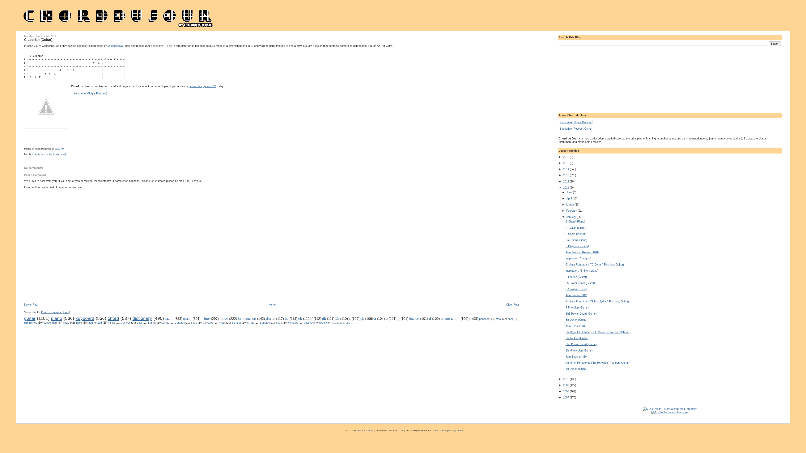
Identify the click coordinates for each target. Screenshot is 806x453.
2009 (566, 385)
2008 (566, 391)
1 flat (139, 322)
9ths (348, 323)
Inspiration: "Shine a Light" (581, 270)
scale (169, 318)
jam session (247, 318)
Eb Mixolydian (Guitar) (579, 350)
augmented (95, 322)
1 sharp (152, 322)
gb (362, 318)
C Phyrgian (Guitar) (577, 246)
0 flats (111, 322)
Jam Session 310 (576, 356)
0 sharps (126, 322)
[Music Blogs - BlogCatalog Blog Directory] (670, 408)
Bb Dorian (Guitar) (576, 319)
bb (287, 318)
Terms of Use (439, 430)
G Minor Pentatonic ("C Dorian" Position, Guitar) (594, 264)
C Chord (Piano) (575, 234)
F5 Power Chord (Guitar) (580, 283)
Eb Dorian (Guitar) (576, 368)
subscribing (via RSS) (203, 86)
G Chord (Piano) (575, 221)
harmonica (337, 323)
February (572, 210)
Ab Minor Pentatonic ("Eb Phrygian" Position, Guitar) (597, 362)
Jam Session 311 (575, 326)
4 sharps (236, 322)
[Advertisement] (100, 290)
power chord (450, 318)
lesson (414, 318)
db (324, 318)
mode (64, 154)
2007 (566, 397)
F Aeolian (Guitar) (576, 289)
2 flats (165, 322)
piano (56, 318)
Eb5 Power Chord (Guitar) (581, 344)
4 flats (222, 322)
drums (270, 318)
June (569, 192)
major (187, 318)
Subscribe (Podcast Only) (575, 128)
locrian (56, 154)
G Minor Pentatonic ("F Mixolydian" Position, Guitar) (597, 301)
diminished (40, 154)
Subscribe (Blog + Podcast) (90, 93)
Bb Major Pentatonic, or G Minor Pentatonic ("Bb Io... (597, 332)
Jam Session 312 (576, 295)
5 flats (250, 322)
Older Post (512, 304)
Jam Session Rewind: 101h (582, 252)
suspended (50, 322)
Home (272, 304)
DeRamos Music (365, 430)
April (569, 198)
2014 (566, 169)
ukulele (323, 322)
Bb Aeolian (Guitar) (576, 338)
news (66, 322)
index (79, 322)
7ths (498, 318)
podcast (484, 318)
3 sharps (208, 322)
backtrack (309, 322)
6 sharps (293, 322)
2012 (566, 181)
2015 (566, 163)
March (570, 204)
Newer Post (31, 304)
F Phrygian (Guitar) (577, 307)
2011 (566, 187)
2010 (566, 379)
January (571, 217)
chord (113, 318)
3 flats (194, 322)
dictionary (142, 318)
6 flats (279, 322)
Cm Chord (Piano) (576, 240)
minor (206, 318)
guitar (49, 154)
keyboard (85, 318)
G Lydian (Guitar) (575, 227)
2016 (566, 157)
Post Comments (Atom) (55, 312)
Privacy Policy (455, 430)
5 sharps (265, 322)
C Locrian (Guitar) (38, 40)
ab (337, 318)
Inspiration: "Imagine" (578, 258)
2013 (566, 175)
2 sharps (180, 322)
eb (300, 318)
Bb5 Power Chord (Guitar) (581, 313)
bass (511, 318)
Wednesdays (116, 45)
